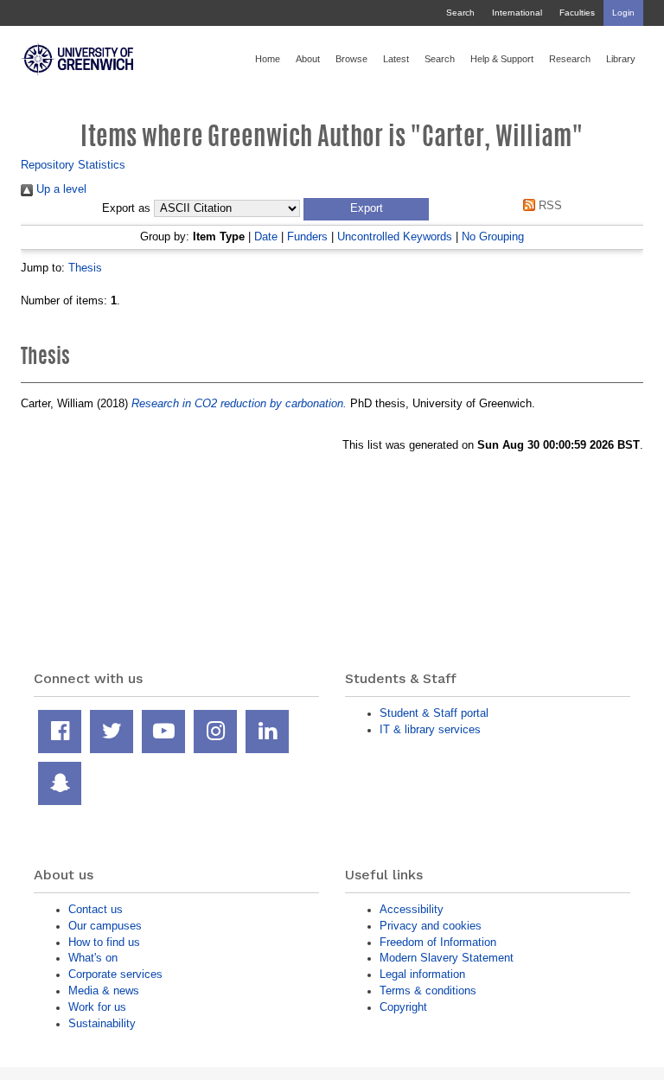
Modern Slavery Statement (447, 957)
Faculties (577, 12)
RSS (548, 205)
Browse (351, 59)
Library (620, 59)
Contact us (95, 909)
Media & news (103, 990)
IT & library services (430, 729)
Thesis (85, 267)
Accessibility (412, 909)
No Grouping (493, 236)
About (308, 59)
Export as (126, 208)
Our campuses (105, 925)
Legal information (422, 974)
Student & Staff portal (434, 712)
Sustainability (102, 1023)
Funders (307, 236)
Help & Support (501, 59)
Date (266, 236)
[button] (366, 209)
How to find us (104, 942)
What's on (93, 957)
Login (623, 12)
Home (267, 59)
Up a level (59, 188)
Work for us (97, 1006)
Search (460, 12)
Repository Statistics (73, 164)
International (517, 12)
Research (570, 59)
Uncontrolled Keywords (394, 236)
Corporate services (115, 974)
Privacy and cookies (431, 925)
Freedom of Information (438, 942)
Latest (396, 59)
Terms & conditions (428, 990)
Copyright (403, 1006)
